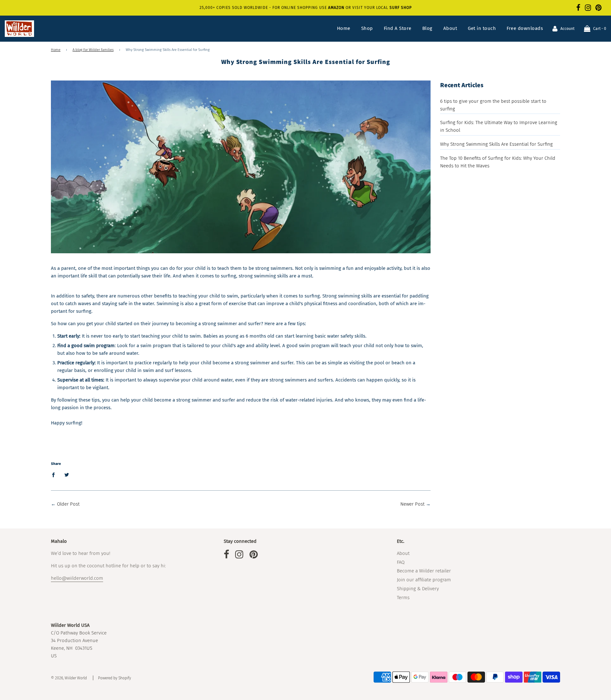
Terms (403, 597)
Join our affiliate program (424, 580)
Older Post (68, 504)
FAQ (400, 562)
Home (343, 28)
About (450, 28)
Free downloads (525, 28)
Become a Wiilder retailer (424, 571)
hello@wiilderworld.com (77, 578)
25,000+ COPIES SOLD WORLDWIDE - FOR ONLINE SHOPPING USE (264, 7)
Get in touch (482, 28)
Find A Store (397, 28)
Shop (367, 28)
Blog (427, 28)
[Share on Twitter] (66, 474)
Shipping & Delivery (418, 589)
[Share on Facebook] (55, 474)
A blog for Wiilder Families (93, 49)
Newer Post (412, 504)
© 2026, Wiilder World (69, 678)
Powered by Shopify (114, 678)
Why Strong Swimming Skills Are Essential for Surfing (496, 144)
